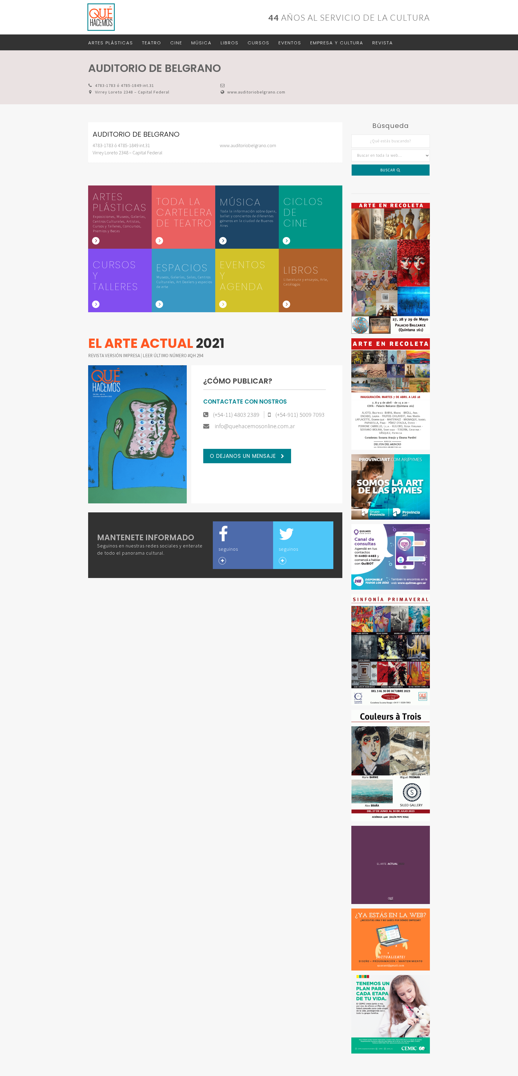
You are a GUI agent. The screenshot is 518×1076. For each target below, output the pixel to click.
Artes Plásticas (110, 43)
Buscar (388, 170)
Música (201, 43)
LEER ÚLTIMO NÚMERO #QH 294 (173, 355)
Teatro (151, 43)
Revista (382, 43)
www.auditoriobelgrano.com (256, 92)
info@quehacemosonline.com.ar (254, 426)
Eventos (289, 43)
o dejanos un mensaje (244, 456)
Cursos (258, 43)
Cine (176, 43)
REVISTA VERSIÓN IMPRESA (114, 355)
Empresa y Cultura (336, 43)
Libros (230, 43)
